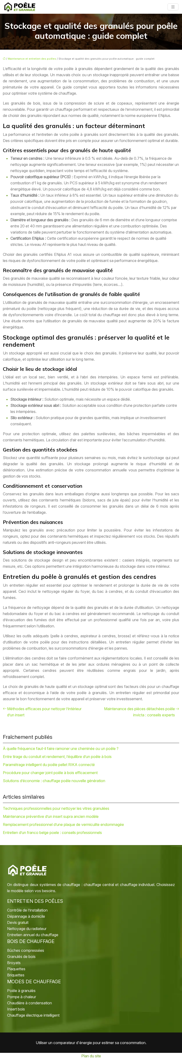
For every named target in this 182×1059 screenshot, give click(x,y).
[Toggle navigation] (173, 7)
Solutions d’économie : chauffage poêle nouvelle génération (54, 780)
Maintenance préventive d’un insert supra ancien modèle (51, 816)
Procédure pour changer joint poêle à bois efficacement (50, 772)
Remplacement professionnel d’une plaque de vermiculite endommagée (63, 824)
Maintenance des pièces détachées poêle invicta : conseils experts (139, 711)
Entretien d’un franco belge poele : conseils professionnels (52, 832)
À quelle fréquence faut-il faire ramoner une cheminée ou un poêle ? (60, 748)
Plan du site (91, 1056)
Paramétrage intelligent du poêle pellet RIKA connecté (49, 764)
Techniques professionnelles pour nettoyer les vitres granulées (56, 808)
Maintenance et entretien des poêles (32, 58)
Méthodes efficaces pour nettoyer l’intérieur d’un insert (44, 711)
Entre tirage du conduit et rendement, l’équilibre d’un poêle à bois (57, 756)
